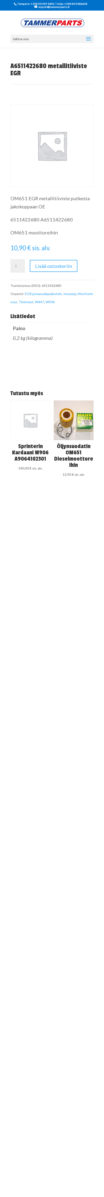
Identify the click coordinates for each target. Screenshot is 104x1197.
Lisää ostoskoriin (53, 266)
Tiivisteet (26, 302)
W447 (39, 302)
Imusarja (69, 294)
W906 (50, 302)
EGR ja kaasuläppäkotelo (43, 294)
